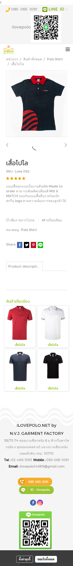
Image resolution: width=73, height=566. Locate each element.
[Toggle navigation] (67, 49)
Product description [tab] (24, 266)
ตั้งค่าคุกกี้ (24, 559)
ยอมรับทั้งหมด (46, 559)
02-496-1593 (21, 460)
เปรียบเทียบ (53, 220)
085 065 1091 (24, 9)
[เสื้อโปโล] (36, 104)
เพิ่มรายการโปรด (21, 220)
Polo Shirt (29, 230)
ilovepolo (21, 26)
